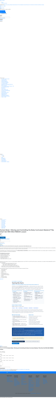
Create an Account (4, 3)
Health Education (4, 160)
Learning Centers (4, 79)
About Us (15, 378)
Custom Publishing (16, 383)
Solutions (23, 375)
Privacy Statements (33, 393)
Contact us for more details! (20, 338)
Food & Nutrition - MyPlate (5, 161)
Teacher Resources (4, 80)
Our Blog (15, 385)
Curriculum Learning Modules (6, 90)
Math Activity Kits (4, 85)
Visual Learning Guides (5, 89)
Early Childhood (4, 219)
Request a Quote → (15, 343)
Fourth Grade (3, 223)
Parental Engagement (5, 81)
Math (2, 157)
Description (1, 245)
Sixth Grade (3, 225)
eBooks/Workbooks (4, 93)
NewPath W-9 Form (9, 380)
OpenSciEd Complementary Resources (7, 84)
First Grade (3, 220)
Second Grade (4, 221)
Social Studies (45, 381)
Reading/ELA (3, 158)
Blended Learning (23, 384)
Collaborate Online (16, 384)
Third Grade (3, 222)
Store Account (3, 12)
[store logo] (24, 4)
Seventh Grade (4, 226)
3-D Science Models (4, 83)
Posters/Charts (4, 91)
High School (37, 386)
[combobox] (5, 17)
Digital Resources (4, 94)
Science (44, 378)
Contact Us (8, 377)
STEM (3, 156)
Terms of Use (39, 393)
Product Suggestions (17, 382)
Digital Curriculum (31, 388)
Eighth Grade (38, 385)
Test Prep (22, 379)
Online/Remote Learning (5, 95)
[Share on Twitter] (1, 244)
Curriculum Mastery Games (5, 78)
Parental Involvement (24, 383)
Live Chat (2, 7)
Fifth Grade (3, 224)
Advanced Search (2, 18)
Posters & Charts (31, 385)
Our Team (15, 379)
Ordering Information (10, 381)
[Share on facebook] (0, 244)
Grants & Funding (16, 381)
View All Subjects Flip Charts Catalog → (18, 341)
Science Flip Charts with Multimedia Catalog (32, 341)
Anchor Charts (4, 88)
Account (1, 20)
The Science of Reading (5, 82)
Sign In (2, 2)
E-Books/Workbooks (32, 384)
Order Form (8, 379)
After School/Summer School (23, 381)
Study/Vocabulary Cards (5, 92)
